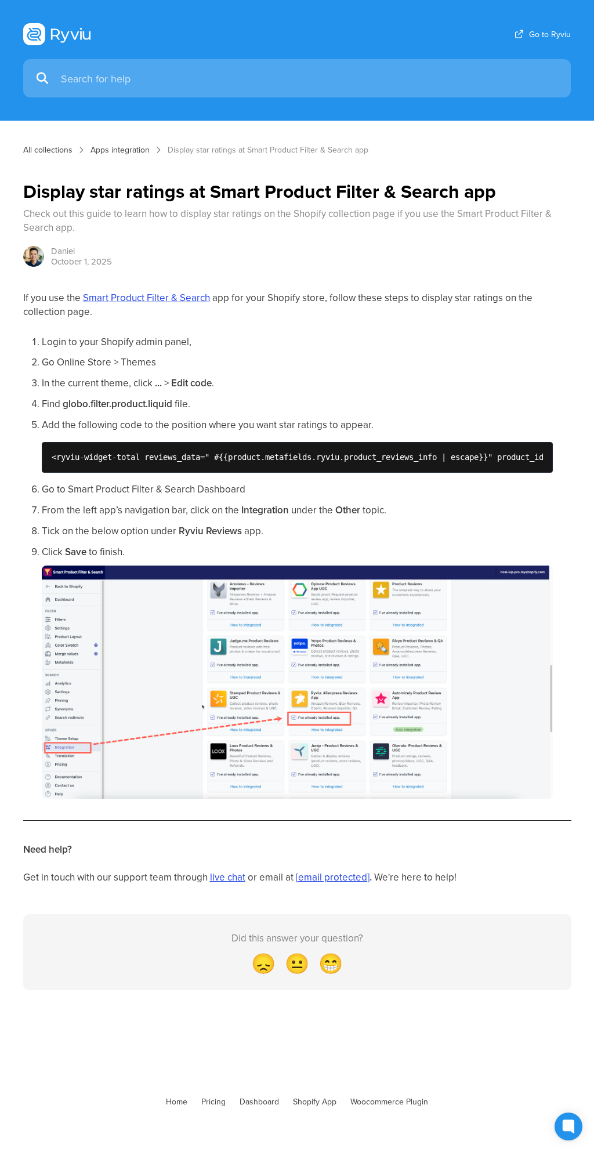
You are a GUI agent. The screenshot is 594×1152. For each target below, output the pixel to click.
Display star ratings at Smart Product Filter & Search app (268, 149)
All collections (48, 149)
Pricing (213, 1101)
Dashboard (259, 1101)
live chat (227, 877)
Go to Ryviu (550, 34)
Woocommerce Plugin (389, 1101)
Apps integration (120, 149)
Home (176, 1101)
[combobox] (310, 78)
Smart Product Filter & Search (146, 298)
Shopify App (314, 1101)
